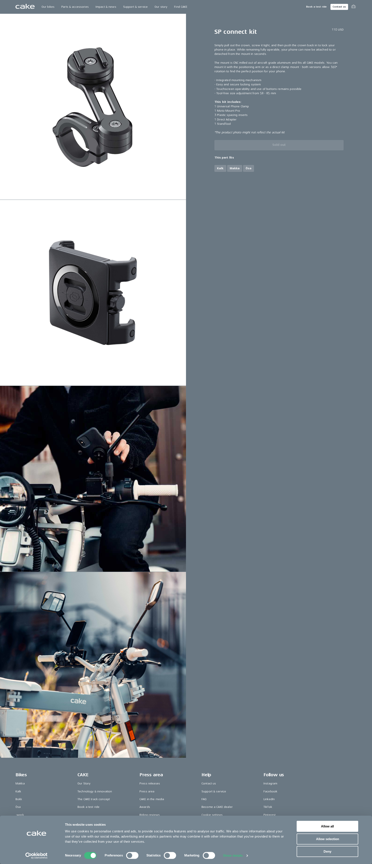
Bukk (19, 799)
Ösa (18, 807)
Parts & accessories (75, 6)
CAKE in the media (152, 799)
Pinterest (270, 814)
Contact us (339, 6)
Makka (20, 783)
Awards (145, 807)
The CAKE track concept (94, 799)
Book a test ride (316, 6)
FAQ (204, 799)
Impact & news (106, 6)
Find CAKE (180, 6)
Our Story (84, 783)
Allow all (327, 826)
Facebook (270, 791)
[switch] (132, 855)
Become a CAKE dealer (217, 807)
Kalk (18, 791)
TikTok (268, 807)
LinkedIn (269, 799)
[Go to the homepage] (25, 7)
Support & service (135, 6)
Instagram (270, 783)
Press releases (150, 783)
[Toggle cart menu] (353, 7)
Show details (233, 855)
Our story (161, 6)
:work (20, 814)
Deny (327, 851)
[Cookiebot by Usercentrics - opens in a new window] (36, 855)
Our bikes (48, 6)
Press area (147, 791)
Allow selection (327, 839)
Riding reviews (150, 814)
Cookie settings (212, 814)
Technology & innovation (95, 791)
